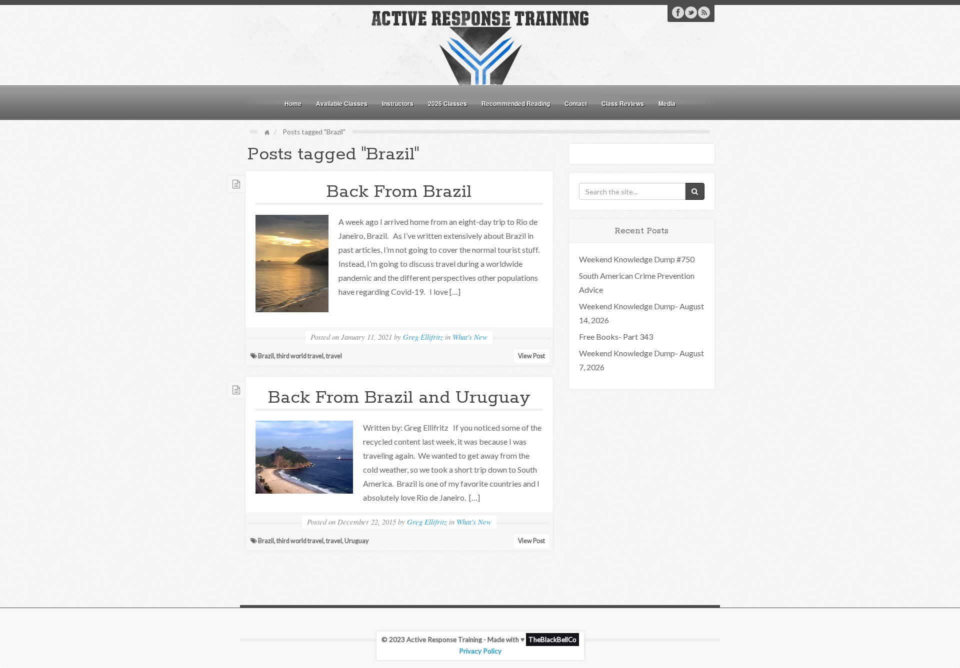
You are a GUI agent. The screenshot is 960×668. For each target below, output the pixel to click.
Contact (575, 103)
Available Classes (342, 103)
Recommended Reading (516, 103)
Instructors (398, 103)
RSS (704, 12)
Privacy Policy (480, 651)
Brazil (266, 356)
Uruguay (356, 541)
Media (667, 103)
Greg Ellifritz (423, 337)
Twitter (691, 12)
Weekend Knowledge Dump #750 (636, 259)
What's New (470, 337)
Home (293, 103)
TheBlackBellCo (552, 640)
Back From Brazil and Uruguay (399, 397)
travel (334, 356)
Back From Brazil (399, 191)
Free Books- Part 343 (616, 336)
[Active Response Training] (480, 46)
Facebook (678, 12)
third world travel (300, 356)
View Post (531, 356)
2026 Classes (447, 103)
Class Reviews (623, 103)
